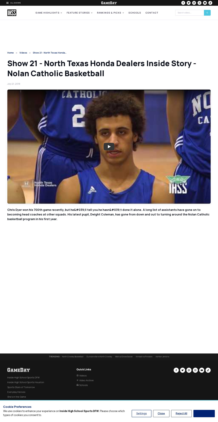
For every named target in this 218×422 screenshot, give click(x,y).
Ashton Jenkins (162, 356)
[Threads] (194, 3)
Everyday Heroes (16, 391)
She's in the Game (16, 396)
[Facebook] (183, 3)
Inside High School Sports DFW (23, 377)
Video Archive (86, 380)
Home (10, 52)
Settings (141, 413)
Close (161, 413)
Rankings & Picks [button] (109, 12)
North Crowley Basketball (72, 356)
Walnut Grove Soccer (124, 356)
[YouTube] (205, 3)
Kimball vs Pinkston (144, 356)
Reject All (181, 413)
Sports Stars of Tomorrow (21, 387)
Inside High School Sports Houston (25, 382)
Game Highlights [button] (47, 12)
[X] (189, 3)
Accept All (204, 413)
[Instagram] (199, 3)
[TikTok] (210, 3)
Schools (134, 12)
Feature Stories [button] (78, 12)
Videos (23, 52)
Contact (151, 12)
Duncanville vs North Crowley (99, 356)
